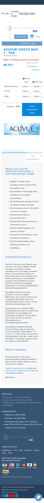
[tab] (13, 156)
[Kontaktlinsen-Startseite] (22, 29)
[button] (5, 43)
